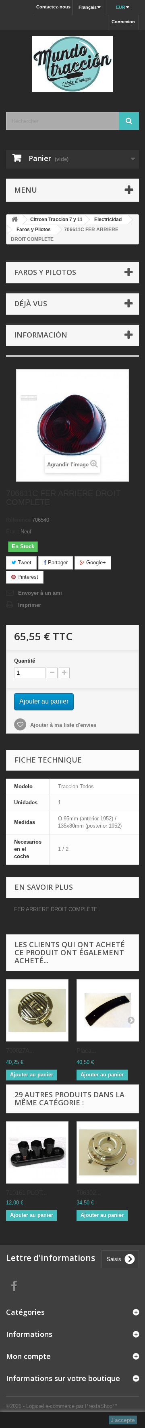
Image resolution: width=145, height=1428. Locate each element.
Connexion (123, 21)
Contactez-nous (53, 6)
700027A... (20, 1050)
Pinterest (27, 577)
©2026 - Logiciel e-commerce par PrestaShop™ (62, 1406)
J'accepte (123, 1420)
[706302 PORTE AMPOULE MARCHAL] (108, 1152)
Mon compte (28, 1356)
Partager (57, 562)
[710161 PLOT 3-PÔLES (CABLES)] (37, 1152)
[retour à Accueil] (14, 220)
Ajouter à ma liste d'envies (62, 725)
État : (12, 532)
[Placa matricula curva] (108, 1010)
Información (40, 335)
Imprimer (29, 605)
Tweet (23, 562)
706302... (89, 1192)
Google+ (95, 562)
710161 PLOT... (26, 1192)
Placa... (86, 1050)
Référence (18, 520)
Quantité (24, 661)
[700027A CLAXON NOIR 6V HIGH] (37, 1010)
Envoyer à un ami (40, 593)
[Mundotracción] (72, 64)
